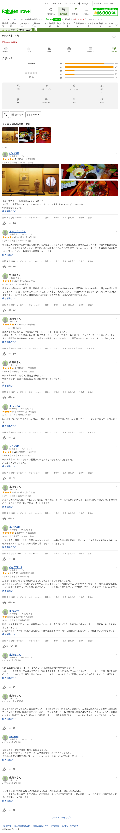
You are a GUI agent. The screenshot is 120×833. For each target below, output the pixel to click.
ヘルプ (45, 3)
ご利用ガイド (56, 3)
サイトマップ (70, 3)
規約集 (65, 826)
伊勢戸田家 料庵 (10, 35)
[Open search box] (5, 114)
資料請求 (74, 826)
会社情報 (7, 826)
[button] (10, 135)
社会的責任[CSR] (40, 826)
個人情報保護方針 (22, 826)
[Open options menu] (116, 153)
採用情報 (55, 826)
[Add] (114, 37)
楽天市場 (97, 3)
